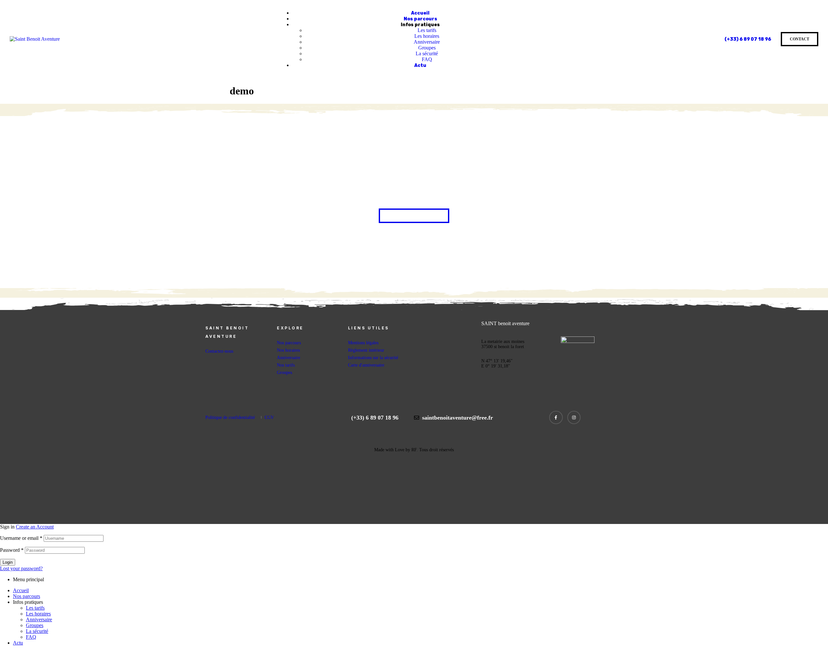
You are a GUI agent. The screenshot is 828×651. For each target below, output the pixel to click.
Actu (18, 643)
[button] (414, 215)
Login (8, 562)
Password (12, 550)
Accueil (21, 590)
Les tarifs (35, 608)
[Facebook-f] (556, 417)
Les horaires (38, 613)
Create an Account (35, 526)
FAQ (31, 637)
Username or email (21, 538)
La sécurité (37, 631)
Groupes (34, 625)
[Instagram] (574, 417)
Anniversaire (39, 619)
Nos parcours (26, 596)
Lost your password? (21, 568)
